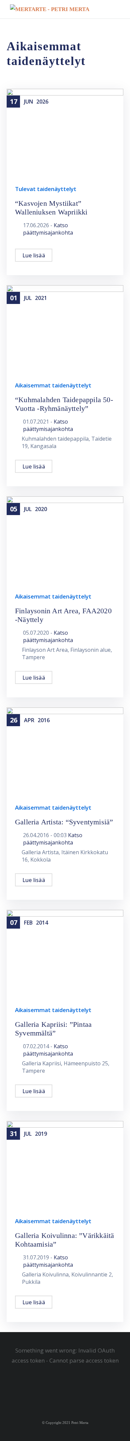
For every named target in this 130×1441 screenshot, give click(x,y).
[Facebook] (61, 1392)
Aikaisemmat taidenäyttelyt (53, 385)
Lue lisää (33, 255)
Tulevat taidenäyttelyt (45, 189)
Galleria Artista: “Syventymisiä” (64, 822)
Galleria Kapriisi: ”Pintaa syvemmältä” (53, 1028)
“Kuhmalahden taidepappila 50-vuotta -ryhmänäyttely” (64, 404)
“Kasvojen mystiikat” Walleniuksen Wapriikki (51, 207)
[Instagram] (70, 1392)
